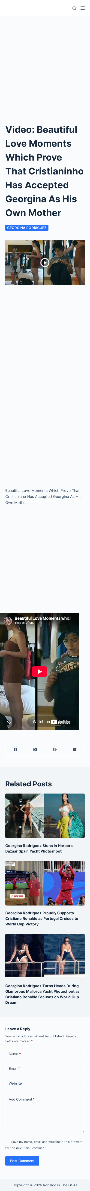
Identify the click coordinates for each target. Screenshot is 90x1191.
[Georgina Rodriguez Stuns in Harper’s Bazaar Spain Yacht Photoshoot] (44, 816)
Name (15, 1053)
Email (14, 1068)
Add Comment (22, 1099)
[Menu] (83, 8)
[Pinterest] (55, 750)
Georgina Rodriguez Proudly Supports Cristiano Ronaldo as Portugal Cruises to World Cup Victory (41, 918)
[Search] (74, 8)
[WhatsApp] (75, 750)
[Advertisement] (45, 64)
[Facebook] (15, 750)
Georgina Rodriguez (27, 228)
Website (15, 1083)
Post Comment (22, 1161)
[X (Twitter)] (35, 750)
